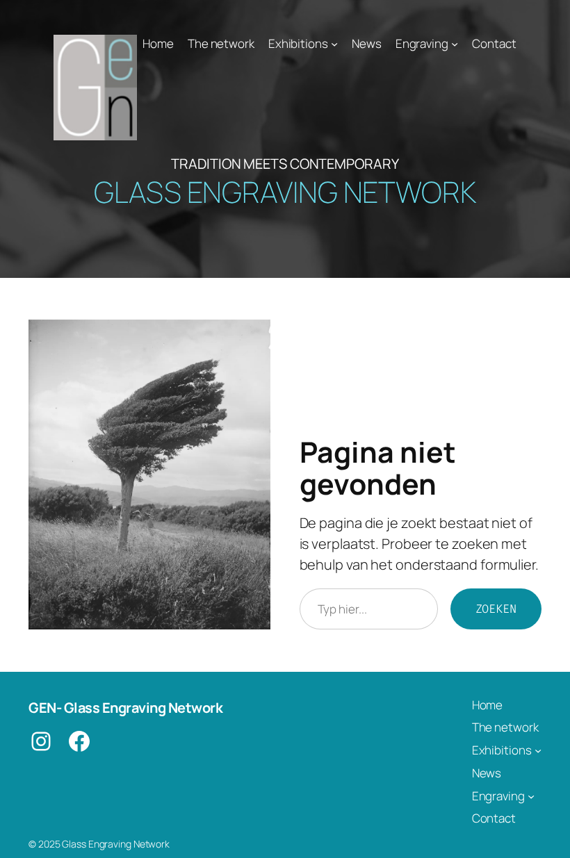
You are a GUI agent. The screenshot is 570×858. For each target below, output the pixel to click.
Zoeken (495, 608)
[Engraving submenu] (454, 43)
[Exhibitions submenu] (334, 43)
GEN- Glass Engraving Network (125, 707)
